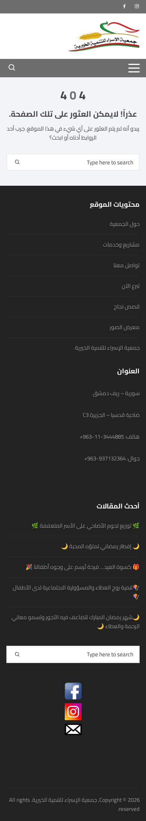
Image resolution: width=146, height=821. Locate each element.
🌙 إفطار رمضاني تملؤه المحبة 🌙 (100, 546)
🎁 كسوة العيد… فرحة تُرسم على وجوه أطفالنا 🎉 (82, 566)
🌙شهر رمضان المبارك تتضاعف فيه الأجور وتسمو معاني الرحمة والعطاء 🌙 (76, 622)
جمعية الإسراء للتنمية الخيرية (107, 347)
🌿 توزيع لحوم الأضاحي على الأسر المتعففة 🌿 (85, 525)
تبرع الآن (131, 285)
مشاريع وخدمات (121, 244)
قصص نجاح (127, 306)
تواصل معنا (126, 265)
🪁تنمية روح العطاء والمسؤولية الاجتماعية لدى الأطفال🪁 (76, 592)
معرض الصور (125, 327)
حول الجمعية (125, 224)
